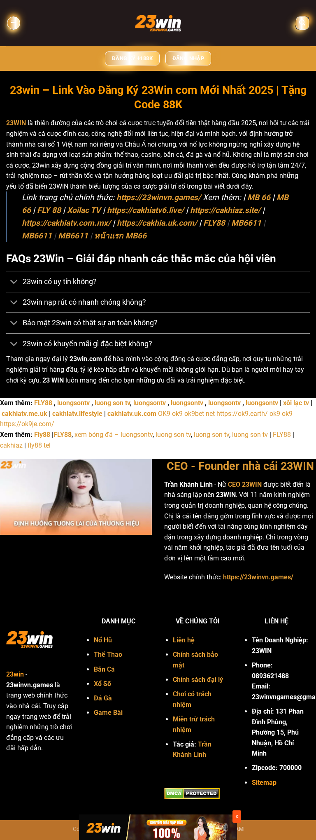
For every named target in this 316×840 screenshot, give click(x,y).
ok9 (177, 414)
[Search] (302, 23)
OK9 (164, 414)
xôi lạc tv (296, 403)
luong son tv (112, 403)
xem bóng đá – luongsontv (113, 435)
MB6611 (246, 223)
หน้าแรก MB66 (120, 235)
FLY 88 (49, 210)
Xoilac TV (84, 210)
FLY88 (214, 223)
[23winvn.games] (158, 23)
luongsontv (73, 403)
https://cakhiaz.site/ (225, 210)
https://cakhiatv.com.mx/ (66, 223)
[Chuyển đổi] (14, 283)
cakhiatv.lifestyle (77, 414)
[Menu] (13, 23)
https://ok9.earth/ (242, 414)
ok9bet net (199, 414)
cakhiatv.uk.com (131, 414)
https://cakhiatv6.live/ (145, 210)
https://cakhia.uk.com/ (157, 223)
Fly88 (42, 435)
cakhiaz (11, 445)
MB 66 (258, 197)
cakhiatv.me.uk (24, 414)
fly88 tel (39, 445)
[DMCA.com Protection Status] (192, 793)
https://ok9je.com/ (27, 424)
